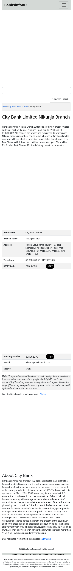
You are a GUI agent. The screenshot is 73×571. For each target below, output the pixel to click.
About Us (37, 554)
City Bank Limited (15, 106)
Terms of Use (59, 554)
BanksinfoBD (15, 4)
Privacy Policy (25, 554)
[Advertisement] (36, 47)
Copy (50, 266)
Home (4, 106)
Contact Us (47, 554)
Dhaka (25, 106)
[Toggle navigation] (64, 5)
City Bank (46, 539)
